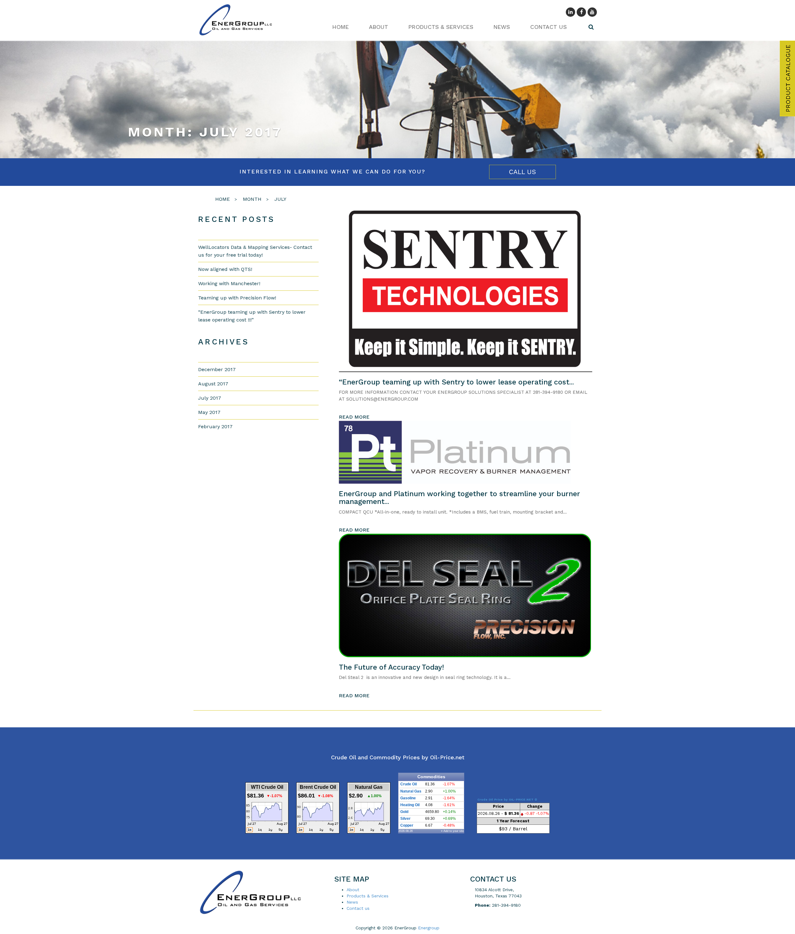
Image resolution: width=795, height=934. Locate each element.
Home (340, 27)
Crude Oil (408, 784)
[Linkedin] (570, 12)
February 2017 (215, 426)
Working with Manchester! (229, 283)
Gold (404, 812)
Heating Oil (410, 805)
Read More (354, 417)
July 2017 (209, 398)
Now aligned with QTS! (225, 269)
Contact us (548, 27)
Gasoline (408, 798)
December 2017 (217, 369)
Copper (406, 825)
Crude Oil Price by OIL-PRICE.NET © (507, 799)
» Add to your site (452, 831)
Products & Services (440, 27)
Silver (405, 818)
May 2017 (209, 412)
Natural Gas (410, 791)
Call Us (522, 172)
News (501, 27)
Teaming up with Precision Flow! (237, 298)
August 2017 (213, 384)
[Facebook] (581, 12)
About (378, 27)
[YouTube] (592, 12)
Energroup (428, 927)
